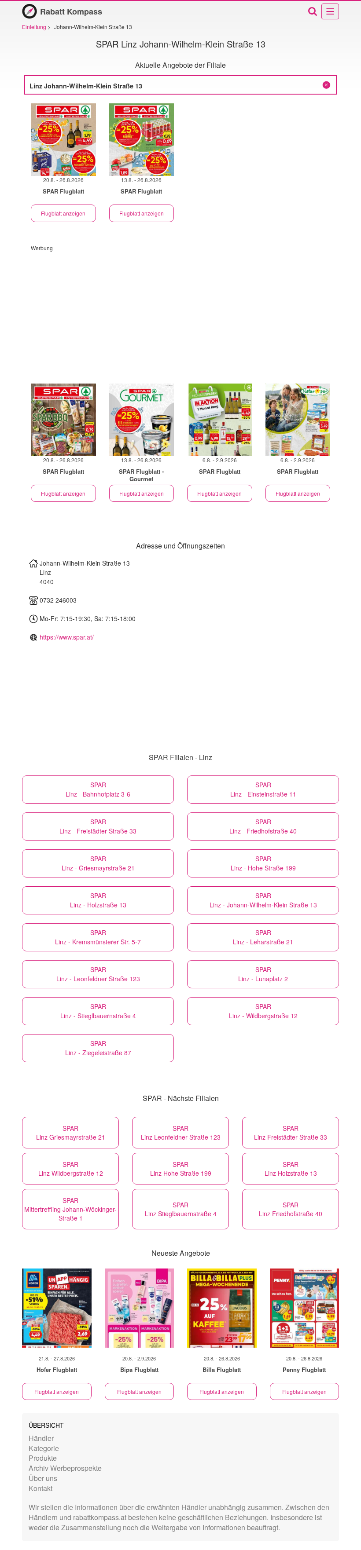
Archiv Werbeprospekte (65, 1468)
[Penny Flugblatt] (304, 1308)
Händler (41, 1438)
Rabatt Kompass (71, 11)
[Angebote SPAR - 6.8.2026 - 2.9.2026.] (219, 420)
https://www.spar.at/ (67, 636)
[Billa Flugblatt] (222, 1308)
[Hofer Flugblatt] (57, 1308)
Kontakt (40, 1488)
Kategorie (44, 1448)
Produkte (43, 1458)
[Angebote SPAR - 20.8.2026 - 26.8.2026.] (63, 139)
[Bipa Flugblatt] (139, 1308)
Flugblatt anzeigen (63, 213)
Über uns (43, 1478)
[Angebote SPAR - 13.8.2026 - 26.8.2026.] (141, 139)
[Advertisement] (180, 313)
